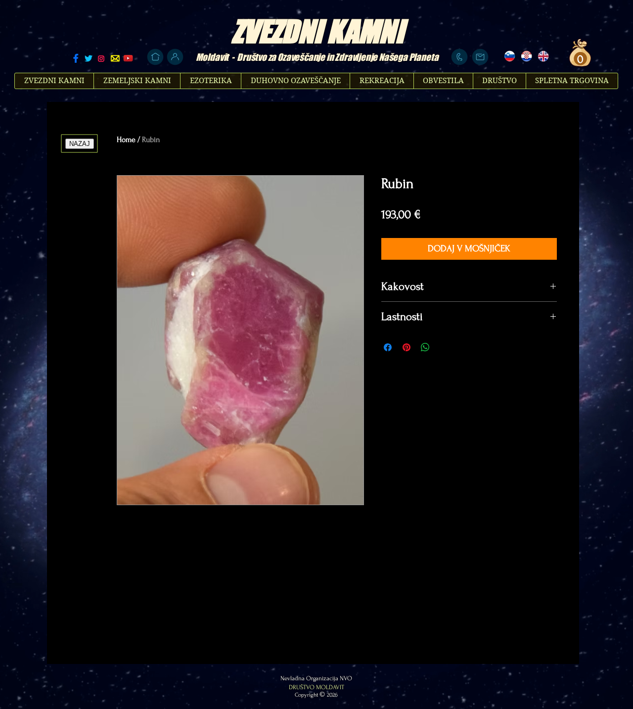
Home (126, 139)
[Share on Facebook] (388, 347)
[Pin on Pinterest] (406, 347)
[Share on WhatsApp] (425, 347)
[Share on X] (444, 347)
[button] (579, 59)
